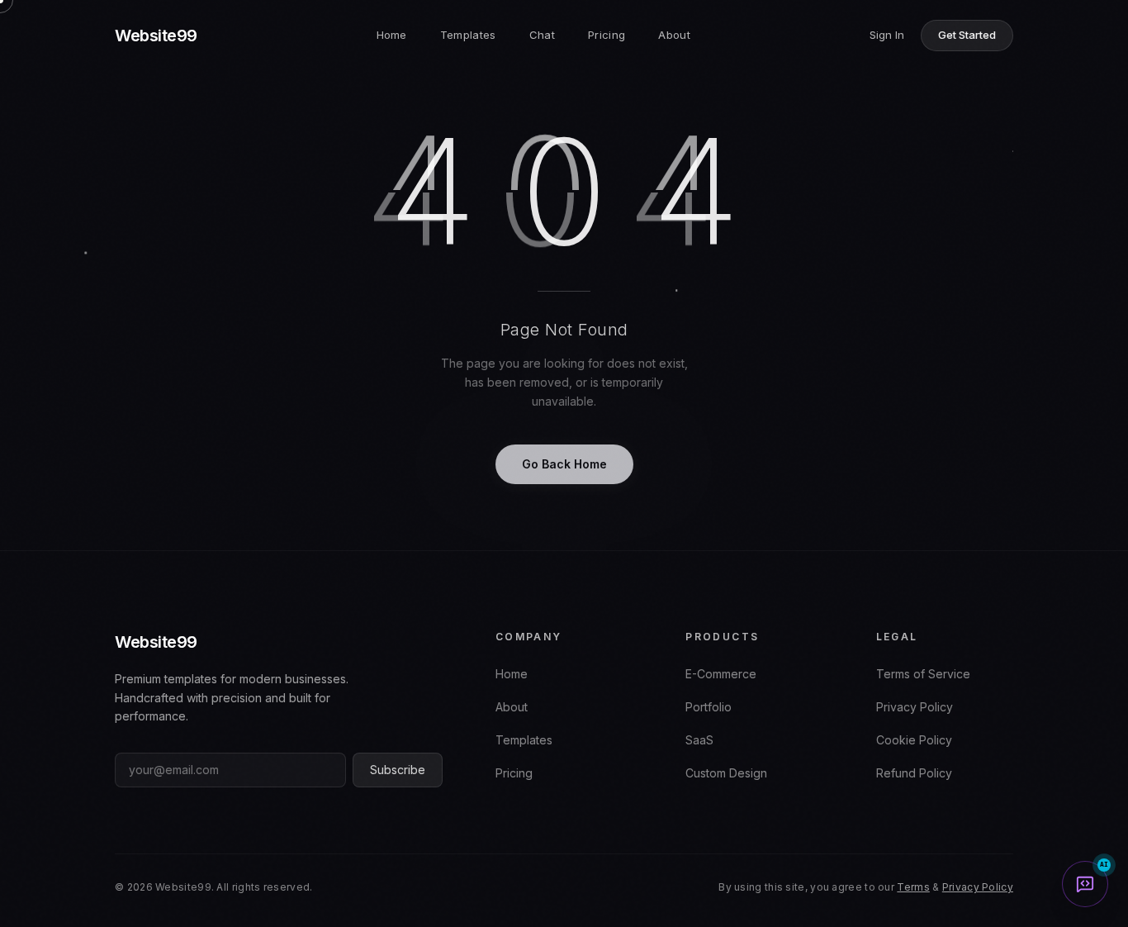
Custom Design (726, 773)
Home (392, 34)
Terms (913, 887)
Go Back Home (564, 464)
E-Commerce (720, 674)
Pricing (606, 34)
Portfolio (708, 707)
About (674, 34)
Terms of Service (923, 674)
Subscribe (397, 770)
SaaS (699, 740)
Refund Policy (914, 773)
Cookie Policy (914, 740)
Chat (542, 34)
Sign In (887, 34)
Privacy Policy (914, 707)
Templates (468, 34)
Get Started (967, 34)
